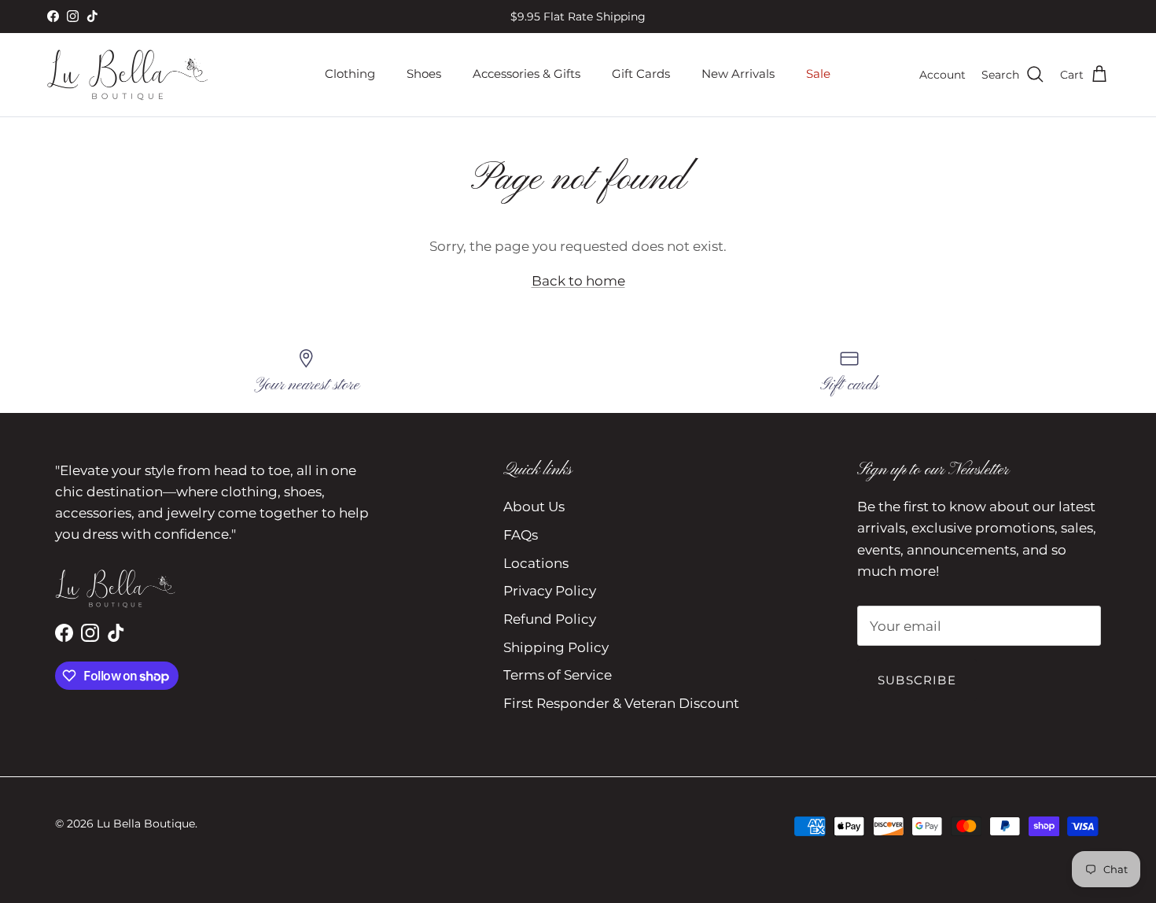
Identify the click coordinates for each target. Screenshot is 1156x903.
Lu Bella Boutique (146, 823)
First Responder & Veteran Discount (621, 703)
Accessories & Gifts (526, 73)
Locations (536, 563)
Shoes (424, 73)
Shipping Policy (556, 647)
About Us (534, 506)
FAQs (520, 535)
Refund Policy (549, 619)
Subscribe (917, 680)
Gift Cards (641, 73)
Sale (818, 73)
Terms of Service (557, 675)
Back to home (578, 281)
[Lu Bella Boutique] (127, 75)
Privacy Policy (549, 591)
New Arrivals (738, 73)
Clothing (350, 73)
